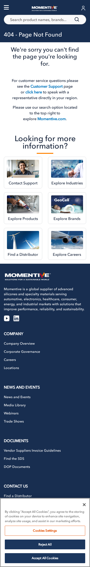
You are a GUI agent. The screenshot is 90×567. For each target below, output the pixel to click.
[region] (45, 532)
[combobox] (45, 19)
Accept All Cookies (45, 558)
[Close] (84, 504)
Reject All (44, 544)
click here (33, 92)
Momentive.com (51, 118)
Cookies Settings (45, 530)
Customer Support (46, 86)
